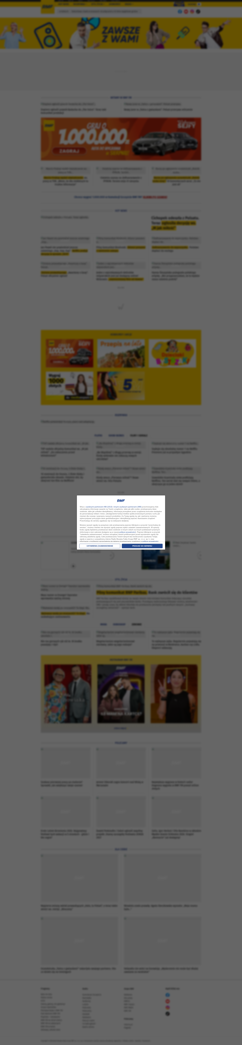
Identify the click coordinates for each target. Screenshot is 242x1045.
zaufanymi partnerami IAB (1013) (99, 507)
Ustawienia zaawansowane (100, 546)
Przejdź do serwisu (142, 546)
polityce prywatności (127, 532)
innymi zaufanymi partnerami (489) (128, 507)
